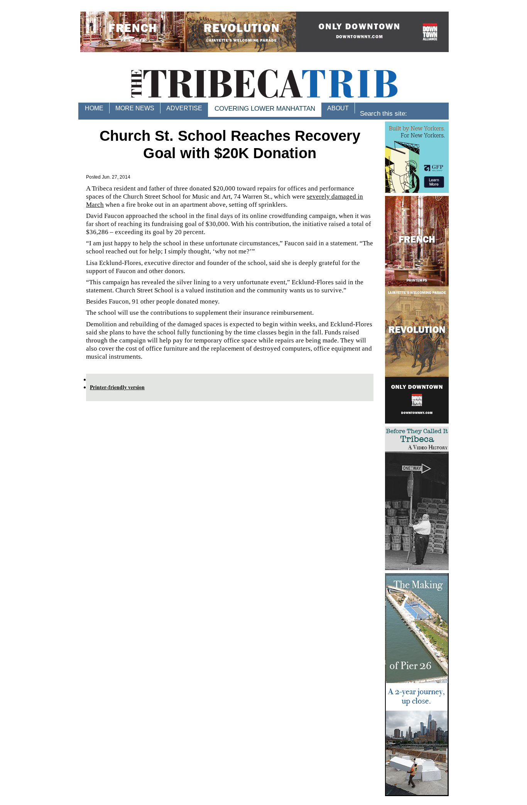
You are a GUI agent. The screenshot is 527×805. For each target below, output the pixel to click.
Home (94, 108)
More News (134, 108)
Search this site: (383, 114)
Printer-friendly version (117, 387)
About (338, 108)
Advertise (184, 108)
